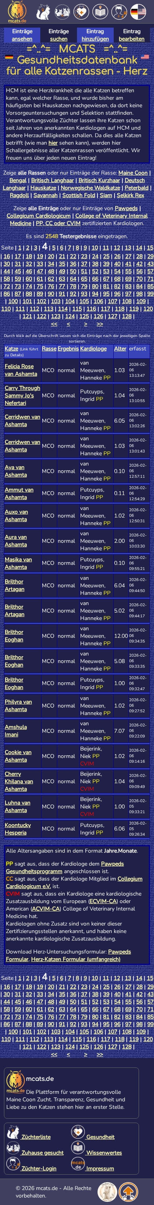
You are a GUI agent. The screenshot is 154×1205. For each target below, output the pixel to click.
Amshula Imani (16, 730)
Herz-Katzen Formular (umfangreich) (75, 959)
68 (117, 279)
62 (51, 279)
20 (51, 256)
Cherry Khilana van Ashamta (19, 781)
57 (150, 271)
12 (117, 247)
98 (139, 294)
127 (112, 316)
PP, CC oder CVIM (58, 223)
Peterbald (136, 188)
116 (91, 309)
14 (139, 247)
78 (73, 286)
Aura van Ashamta (16, 540)
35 (62, 264)
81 (106, 286)
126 (98, 316)
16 (7, 256)
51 (84, 271)
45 (18, 271)
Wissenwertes (103, 1153)
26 (117, 256)
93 (84, 294)
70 (139, 279)
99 (150, 294)
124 (70, 316)
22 (73, 256)
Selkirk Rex (130, 195)
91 (62, 294)
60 (29, 279)
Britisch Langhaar (52, 180)
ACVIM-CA (46, 909)
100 (13, 301)
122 (41, 316)
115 (77, 309)
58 (7, 279)
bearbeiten (132, 39)
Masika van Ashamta (18, 563)
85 (150, 286)
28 (139, 256)
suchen (59, 39)
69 (128, 279)
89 (40, 294)
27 (128, 256)
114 (63, 309)
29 (150, 256)
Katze (11, 348)
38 (95, 264)
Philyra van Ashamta (18, 705)
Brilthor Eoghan (14, 635)
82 (117, 286)
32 (29, 264)
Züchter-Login (38, 1168)
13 (128, 247)
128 (126, 316)
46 (29, 271)
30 (7, 264)
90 (51, 294)
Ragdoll (19, 195)
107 (112, 301)
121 (27, 316)
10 (95, 247)
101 (27, 301)
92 (73, 294)
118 (119, 309)
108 (126, 301)
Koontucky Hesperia (18, 828)
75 (40, 286)
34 (51, 264)
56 (139, 271)
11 (106, 247)
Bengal (17, 180)
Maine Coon (133, 173)
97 (128, 294)
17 (18, 256)
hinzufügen (95, 39)
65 (84, 279)
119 (134, 309)
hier (53, 143)
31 (18, 264)
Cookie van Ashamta (18, 756)
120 (148, 309)
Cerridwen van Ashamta (22, 420)
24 (95, 256)
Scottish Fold (78, 195)
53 (106, 271)
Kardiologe (93, 348)
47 (40, 271)
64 (73, 279)
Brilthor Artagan (14, 585)
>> (100, 324)
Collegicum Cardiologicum (39, 216)
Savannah (46, 195)
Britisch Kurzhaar (99, 180)
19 (40, 256)
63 (62, 279)
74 (29, 286)
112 (34, 309)
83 (128, 286)
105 (84, 301)
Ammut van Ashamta (19, 493)
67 (106, 279)
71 (150, 279)
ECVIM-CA (103, 901)
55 (128, 271)
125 (84, 316)
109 (141, 301)
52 (95, 271)
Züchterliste (35, 1137)
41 (128, 264)
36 (73, 264)
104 (70, 301)
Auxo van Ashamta (16, 515)
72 (7, 286)
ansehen (22, 39)
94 (95, 294)
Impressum (99, 1168)
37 (84, 264)
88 (29, 294)
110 (6, 309)
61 (40, 279)
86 (7, 294)
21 (62, 256)
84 (139, 286)
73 (18, 286)
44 (7, 271)
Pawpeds (126, 208)
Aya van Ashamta (16, 471)
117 (105, 309)
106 (98, 301)
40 (117, 264)
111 (20, 309)
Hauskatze (43, 188)
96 (117, 294)
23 (84, 256)
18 (29, 256)
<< (54, 324)
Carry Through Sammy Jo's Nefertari (22, 395)
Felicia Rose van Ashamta (21, 370)
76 (51, 286)
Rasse (49, 348)
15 (150, 247)
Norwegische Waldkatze (90, 188)
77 (62, 286)
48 (51, 271)
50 (73, 271)
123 (55, 316)
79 (84, 286)
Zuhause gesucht (42, 1153)
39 (106, 264)
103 (55, 301)
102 (41, 301)
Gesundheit (100, 1137)
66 (95, 279)
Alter (120, 348)
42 (139, 264)
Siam (106, 195)
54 (117, 271)
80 (95, 286)
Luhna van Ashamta (17, 806)
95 (106, 294)
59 (18, 279)
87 (18, 294)
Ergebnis (68, 348)
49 (62, 271)
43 (150, 264)
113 (48, 309)
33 (40, 264)
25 (106, 256)
